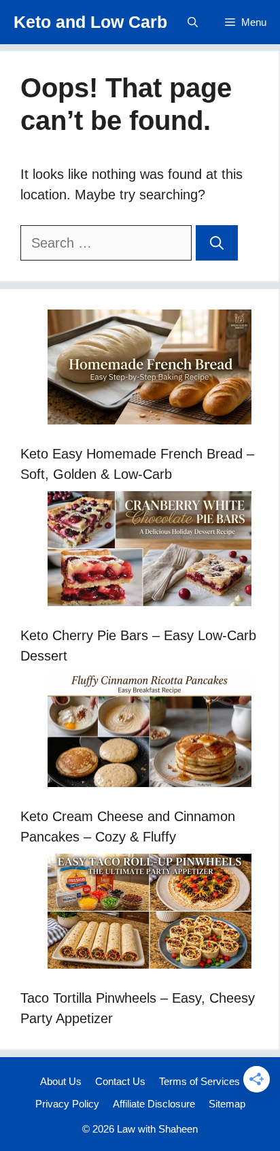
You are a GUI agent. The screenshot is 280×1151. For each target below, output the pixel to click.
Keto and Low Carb (90, 21)
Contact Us (120, 1081)
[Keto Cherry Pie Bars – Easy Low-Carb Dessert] (149, 551)
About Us (61, 1081)
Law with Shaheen (157, 1129)
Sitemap (227, 1104)
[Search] (217, 243)
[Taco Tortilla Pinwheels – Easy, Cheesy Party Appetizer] (149, 914)
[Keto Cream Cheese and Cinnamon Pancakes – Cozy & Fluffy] (149, 733)
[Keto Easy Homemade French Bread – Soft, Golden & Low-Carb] (149, 370)
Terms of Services (199, 1081)
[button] (192, 22)
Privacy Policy (67, 1104)
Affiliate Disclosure (154, 1104)
